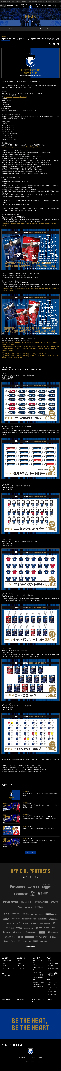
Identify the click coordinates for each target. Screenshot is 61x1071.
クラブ (19, 963)
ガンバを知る (24, 5)
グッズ (44, 5)
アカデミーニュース (53, 985)
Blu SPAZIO (51, 966)
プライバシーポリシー (38, 1000)
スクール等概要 (52, 994)
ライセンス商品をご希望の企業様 (53, 974)
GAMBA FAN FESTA (38, 987)
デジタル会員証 (37, 972)
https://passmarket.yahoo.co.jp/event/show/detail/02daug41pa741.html (21, 147)
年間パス (35, 965)
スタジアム (6, 968)
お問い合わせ (6, 999)
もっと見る (30, 852)
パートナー (21, 971)
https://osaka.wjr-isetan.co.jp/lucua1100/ (15, 97)
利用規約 (49, 999)
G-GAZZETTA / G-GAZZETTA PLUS (38, 983)
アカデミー (51, 5)
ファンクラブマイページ (38, 968)
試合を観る (10, 5)
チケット (5, 963)
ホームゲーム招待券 (38, 975)
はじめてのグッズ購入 (53, 969)
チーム (19, 960)
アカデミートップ (52, 982)
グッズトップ (51, 960)
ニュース (17, 5)
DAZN (4, 966)
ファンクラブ (37, 5)
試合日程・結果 (7, 960)
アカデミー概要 (52, 992)
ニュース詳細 (6, 975)
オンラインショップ (53, 963)
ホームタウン (21, 966)
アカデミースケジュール (53, 988)
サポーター (21, 968)
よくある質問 (21, 999)
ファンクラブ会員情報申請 (38, 978)
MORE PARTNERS (30, 946)
